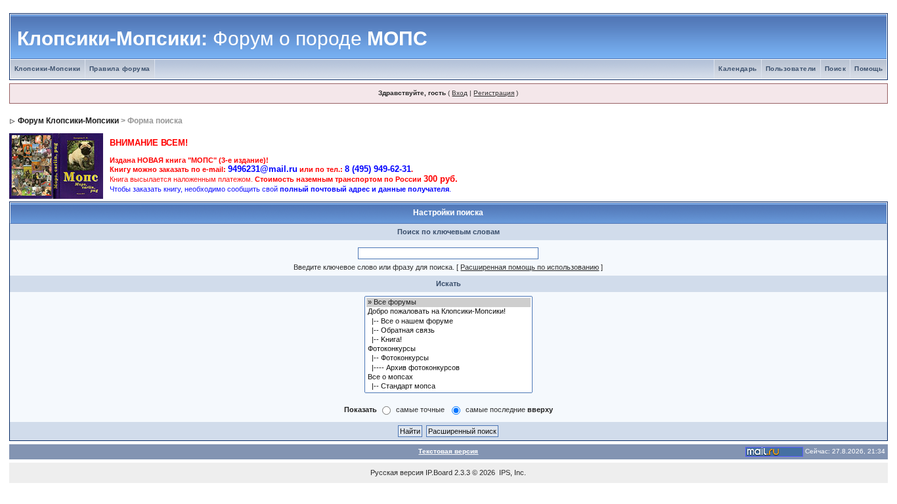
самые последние (509, 409)
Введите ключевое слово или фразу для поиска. (374, 267)
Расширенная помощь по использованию (529, 267)
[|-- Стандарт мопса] (448, 386)
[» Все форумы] (448, 302)
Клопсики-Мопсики (47, 68)
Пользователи (791, 68)
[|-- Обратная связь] (448, 330)
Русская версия (397, 472)
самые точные (420, 409)
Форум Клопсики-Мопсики (68, 120)
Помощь (868, 68)
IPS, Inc (511, 472)
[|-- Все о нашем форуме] (448, 321)
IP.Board (439, 472)
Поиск (835, 68)
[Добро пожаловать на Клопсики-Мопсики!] (448, 311)
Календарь (737, 68)
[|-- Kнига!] (448, 340)
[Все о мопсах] (448, 377)
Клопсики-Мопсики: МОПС (222, 38)
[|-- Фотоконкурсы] (448, 358)
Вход (460, 92)
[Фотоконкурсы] (448, 349)
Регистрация (493, 92)
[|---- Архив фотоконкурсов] (448, 368)
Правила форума (119, 68)
